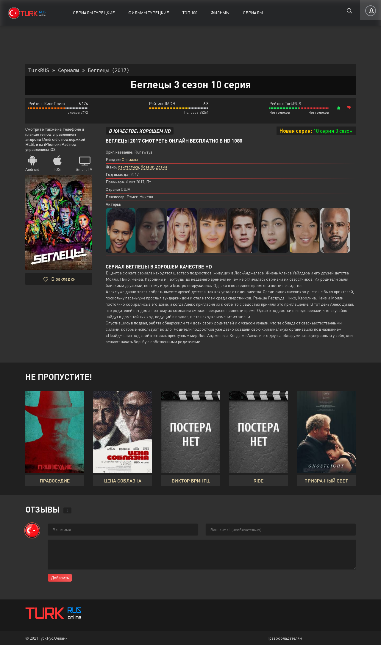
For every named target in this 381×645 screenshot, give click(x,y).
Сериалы (253, 12)
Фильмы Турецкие (148, 12)
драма (161, 166)
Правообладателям (284, 638)
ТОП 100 (189, 12)
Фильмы (220, 12)
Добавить (60, 577)
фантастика (128, 166)
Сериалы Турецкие (94, 12)
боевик (147, 166)
